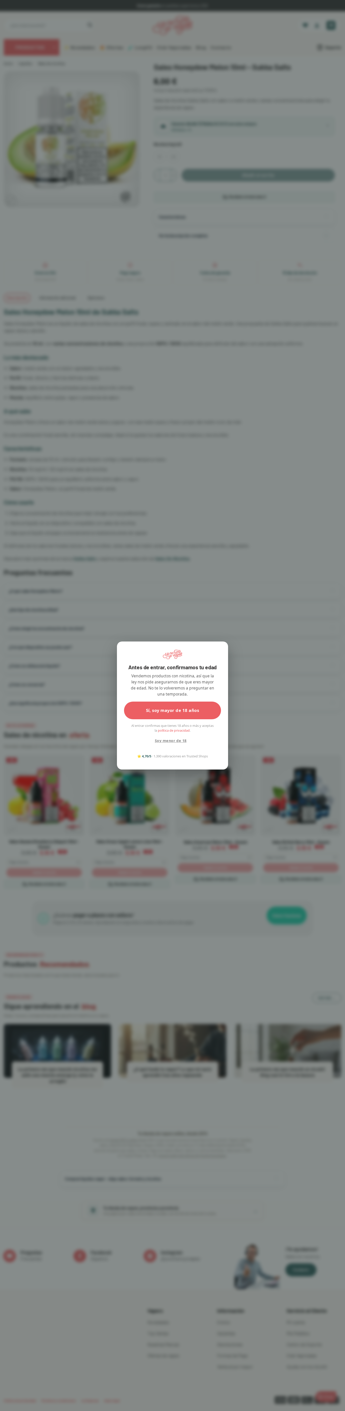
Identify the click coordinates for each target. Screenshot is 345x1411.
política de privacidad (174, 730)
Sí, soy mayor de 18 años (172, 710)
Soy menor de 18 (170, 740)
